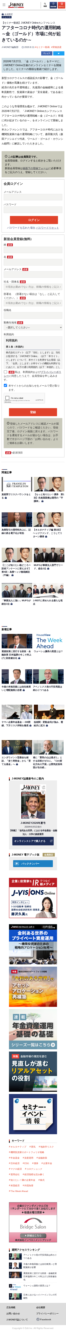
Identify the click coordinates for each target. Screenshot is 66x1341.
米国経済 (15, 1185)
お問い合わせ (13, 1313)
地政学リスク (47, 1146)
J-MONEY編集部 (10, 47)
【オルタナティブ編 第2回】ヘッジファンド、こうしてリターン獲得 (47, 533)
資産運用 (28, 1158)
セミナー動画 (43, 47)
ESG (26, 1163)
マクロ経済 (16, 1169)
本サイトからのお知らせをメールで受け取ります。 (34, 387)
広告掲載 (10, 1307)
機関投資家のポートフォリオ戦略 (27, 1152)
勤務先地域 (13, 322)
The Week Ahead (19, 1191)
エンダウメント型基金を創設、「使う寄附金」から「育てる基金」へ (16, 760)
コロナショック (34, 1169)
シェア (47, 53)
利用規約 (9, 334)
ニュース (6, 17)
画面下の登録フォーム (35, 168)
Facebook (45, 1319)
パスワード (10, 204)
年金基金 (15, 1158)
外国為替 (28, 1185)
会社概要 (40, 1307)
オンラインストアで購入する (29, 841)
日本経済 (15, 1163)
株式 (42, 1180)
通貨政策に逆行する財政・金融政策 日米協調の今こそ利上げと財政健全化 (16, 654)
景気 (33, 1146)
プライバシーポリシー (47, 1313)
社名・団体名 (14, 281)
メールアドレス (13, 192)
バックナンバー (30, 863)
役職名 (7, 310)
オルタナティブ (18, 1146)
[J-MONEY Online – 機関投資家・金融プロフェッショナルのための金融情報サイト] (12, 7)
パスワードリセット (47, 227)
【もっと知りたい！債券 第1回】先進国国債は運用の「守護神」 (49, 497)
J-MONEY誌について (17, 1319)
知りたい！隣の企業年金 (23, 1180)
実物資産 (57, 47)
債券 (36, 1163)
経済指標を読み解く (34, 1174)
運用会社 (15, 1174)
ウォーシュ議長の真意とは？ (48, 651)
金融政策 (42, 1158)
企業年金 (47, 1163)
